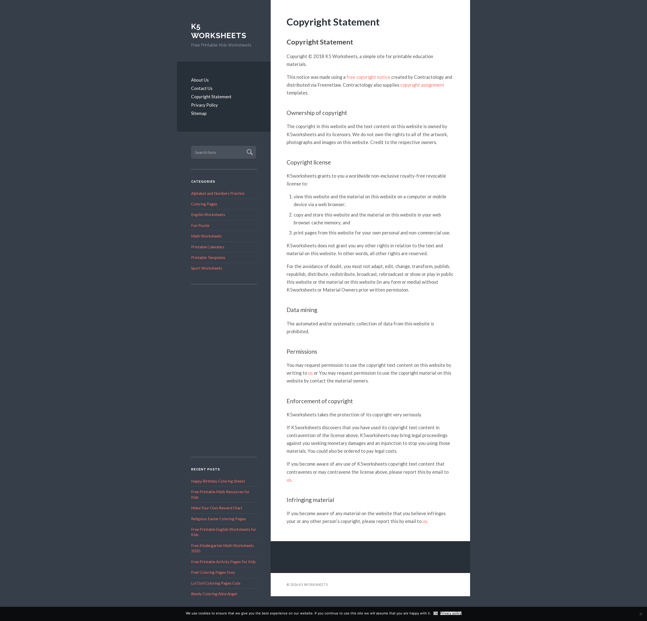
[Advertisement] (224, 370)
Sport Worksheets (206, 268)
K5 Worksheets (218, 31)
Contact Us (202, 88)
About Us (200, 80)
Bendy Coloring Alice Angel (214, 593)
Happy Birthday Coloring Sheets (218, 481)
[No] (640, 613)
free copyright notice (368, 77)
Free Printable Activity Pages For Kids (223, 561)
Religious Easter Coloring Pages (218, 518)
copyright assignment (422, 85)
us (310, 373)
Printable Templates (208, 257)
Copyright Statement (211, 96)
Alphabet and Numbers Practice (217, 193)
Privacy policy (450, 613)
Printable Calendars (207, 247)
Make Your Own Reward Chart (216, 508)
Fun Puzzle (200, 225)
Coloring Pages (204, 204)
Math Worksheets (206, 236)
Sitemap (198, 113)
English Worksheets (208, 214)
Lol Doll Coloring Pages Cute (215, 583)
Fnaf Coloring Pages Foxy (213, 572)
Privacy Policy (204, 105)
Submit (249, 151)
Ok (435, 613)
